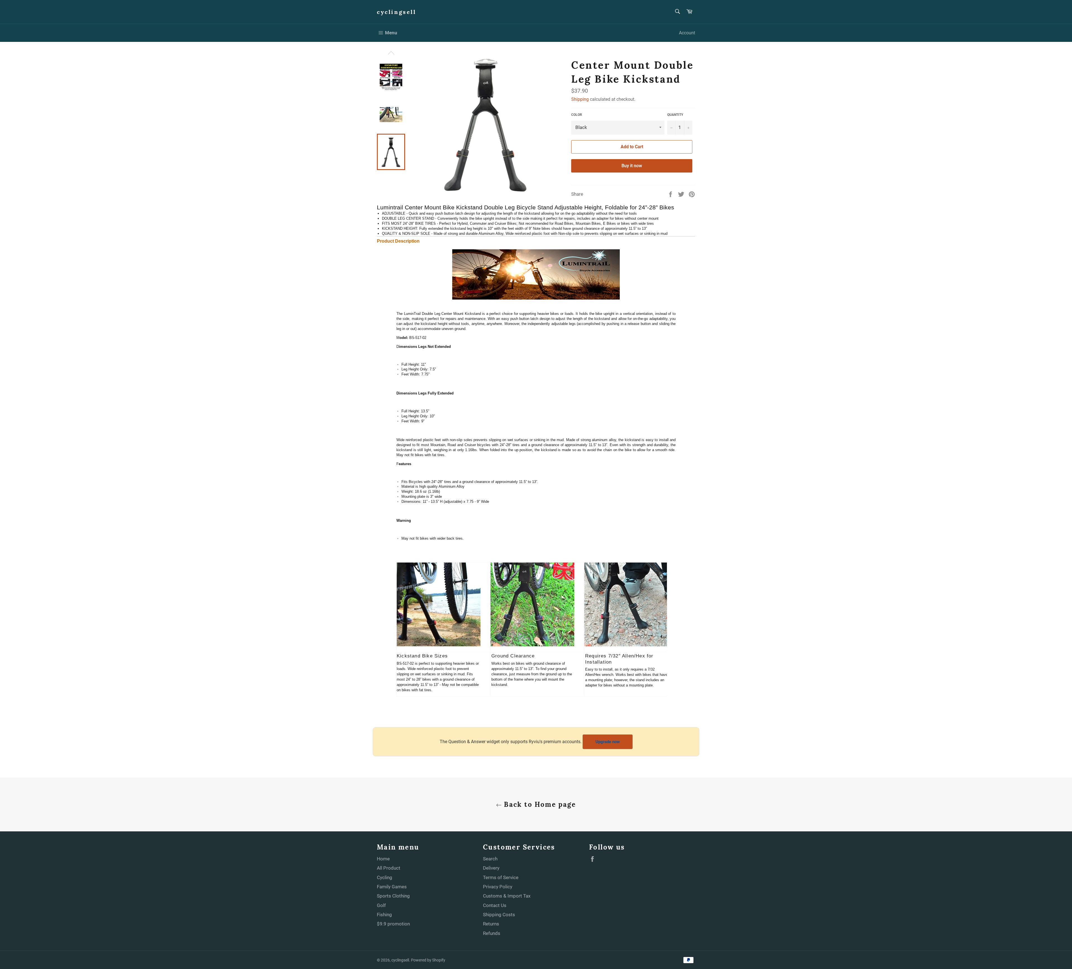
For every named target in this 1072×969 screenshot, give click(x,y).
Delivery (491, 868)
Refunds (491, 933)
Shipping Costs (499, 914)
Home (383, 859)
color (576, 115)
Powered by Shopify (428, 960)
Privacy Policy (497, 886)
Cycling (384, 877)
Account (687, 32)
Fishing (384, 914)
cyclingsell (396, 11)
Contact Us (494, 905)
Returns (491, 924)
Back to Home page (539, 804)
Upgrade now (607, 741)
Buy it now (631, 165)
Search (490, 859)
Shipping (580, 99)
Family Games (392, 886)
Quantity (675, 115)
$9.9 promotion (393, 924)
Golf (381, 905)
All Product (388, 868)
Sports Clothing (393, 896)
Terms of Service (500, 877)
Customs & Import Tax (506, 896)
